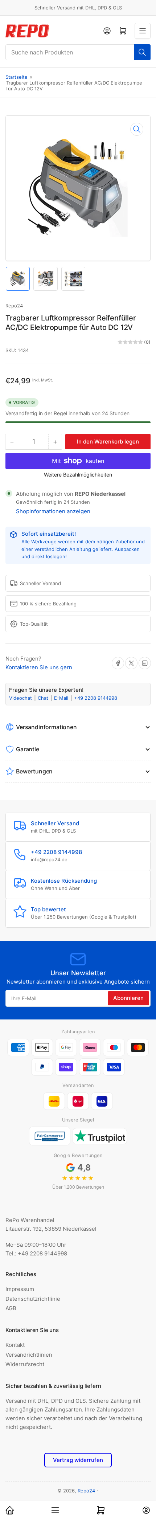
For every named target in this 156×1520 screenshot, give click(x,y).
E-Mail (62, 698)
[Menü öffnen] (143, 31)
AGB (10, 1308)
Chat (44, 698)
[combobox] (78, 52)
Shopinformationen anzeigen (53, 511)
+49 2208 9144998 (95, 698)
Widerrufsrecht (24, 1364)
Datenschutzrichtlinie (32, 1298)
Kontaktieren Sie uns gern (38, 667)
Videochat (21, 698)
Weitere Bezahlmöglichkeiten (78, 474)
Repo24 (14, 306)
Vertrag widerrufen (78, 1459)
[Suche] (142, 52)
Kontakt (15, 1344)
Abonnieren (128, 997)
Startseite (16, 77)
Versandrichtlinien (28, 1354)
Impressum (19, 1289)
